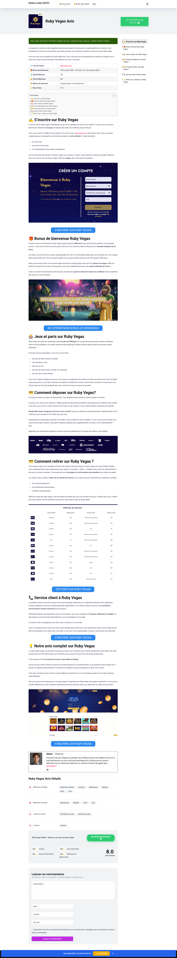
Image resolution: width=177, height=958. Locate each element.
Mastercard (93, 787)
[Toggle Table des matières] (113, 95)
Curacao (63, 825)
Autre (94, 4)
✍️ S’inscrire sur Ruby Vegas (40, 99)
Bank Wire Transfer (67, 787)
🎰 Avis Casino (64, 4)
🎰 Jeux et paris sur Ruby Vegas (42, 103)
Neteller (105, 787)
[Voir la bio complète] (57, 766)
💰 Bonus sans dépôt (81, 4)
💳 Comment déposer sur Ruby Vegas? (44, 106)
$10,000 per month (67, 814)
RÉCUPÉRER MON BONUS (134, 21)
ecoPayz (81, 787)
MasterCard (64, 803)
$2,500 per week (84, 814)
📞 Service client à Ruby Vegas (41, 111)
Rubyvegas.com (65, 66)
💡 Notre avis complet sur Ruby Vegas (44, 113)
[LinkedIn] (47, 770)
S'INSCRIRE (103, 953)
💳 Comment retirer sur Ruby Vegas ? (43, 108)
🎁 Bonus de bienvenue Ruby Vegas (43, 101)
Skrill (62, 791)
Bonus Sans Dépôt (39, 3)
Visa (70, 791)
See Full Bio (51, 766)
